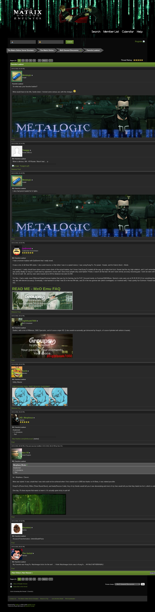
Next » (45, 60)
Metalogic (26, 75)
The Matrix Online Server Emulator (21, 50)
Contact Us (13, 598)
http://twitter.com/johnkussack (22, 439)
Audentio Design (29, 606)
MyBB (17, 604)
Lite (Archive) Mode (57, 598)
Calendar (128, 31)
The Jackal (27, 553)
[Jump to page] (50, 60)
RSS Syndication (70, 598)
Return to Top (44, 598)
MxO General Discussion (69, 50)
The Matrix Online (47, 50)
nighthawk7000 (29, 321)
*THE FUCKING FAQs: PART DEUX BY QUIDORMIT (31, 386)
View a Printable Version (20, 584)
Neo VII (60, 446)
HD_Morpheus (26, 418)
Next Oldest (16, 573)
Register (138, 41)
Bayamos (26, 528)
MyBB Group (31, 604)
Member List (111, 31)
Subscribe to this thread (20, 586)
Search (96, 31)
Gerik (24, 371)
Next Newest (26, 573)
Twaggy (25, 150)
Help (140, 31)
